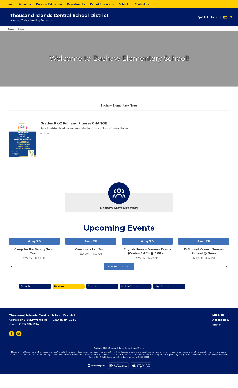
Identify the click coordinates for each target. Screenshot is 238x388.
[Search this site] (231, 17)
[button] (208, 17)
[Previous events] (11, 266)
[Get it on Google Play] (118, 365)
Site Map (218, 314)
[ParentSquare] (96, 365)
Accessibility (220, 319)
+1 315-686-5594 (29, 324)
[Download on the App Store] (141, 365)
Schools (10, 28)
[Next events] (226, 266)
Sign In (216, 324)
